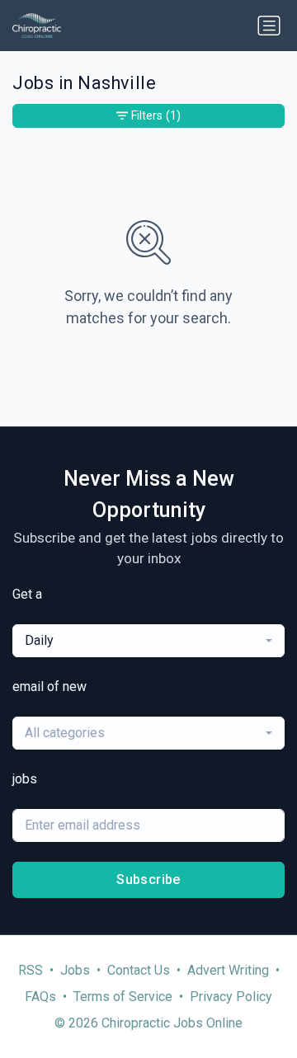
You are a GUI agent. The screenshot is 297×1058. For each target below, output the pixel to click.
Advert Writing (228, 970)
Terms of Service (122, 996)
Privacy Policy (231, 996)
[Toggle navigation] (269, 25)
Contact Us (138, 970)
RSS (30, 970)
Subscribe (148, 879)
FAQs (40, 996)
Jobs (75, 970)
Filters (156, 115)
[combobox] (148, 640)
